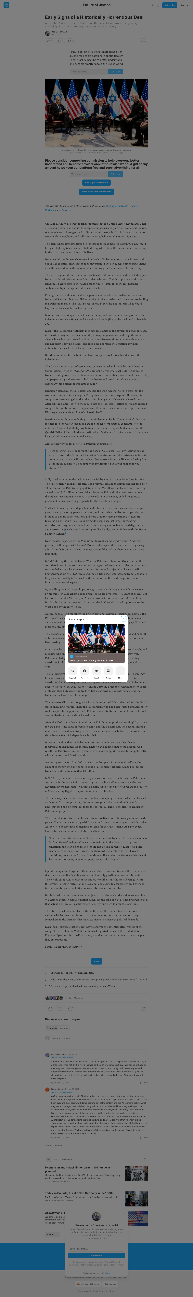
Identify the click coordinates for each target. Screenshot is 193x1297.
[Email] (96, 670)
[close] (123, 619)
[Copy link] (72, 670)
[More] (120, 670)
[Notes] (108, 670)
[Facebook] (84, 670)
